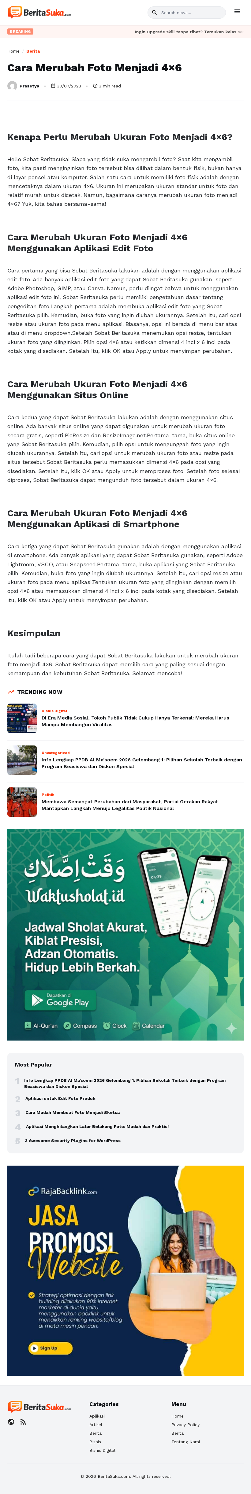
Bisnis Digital (102, 1450)
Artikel (95, 1424)
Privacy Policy (185, 1424)
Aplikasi (97, 1416)
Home (13, 51)
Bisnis (95, 1441)
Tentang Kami (185, 1441)
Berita (33, 51)
